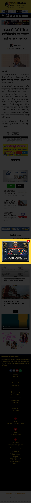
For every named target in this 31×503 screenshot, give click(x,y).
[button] (28, 241)
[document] (15, 251)
